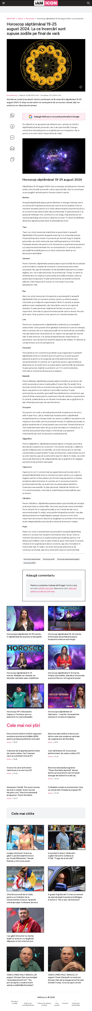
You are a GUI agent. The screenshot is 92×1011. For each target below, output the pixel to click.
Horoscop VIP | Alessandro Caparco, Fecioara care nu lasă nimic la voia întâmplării (25, 701)
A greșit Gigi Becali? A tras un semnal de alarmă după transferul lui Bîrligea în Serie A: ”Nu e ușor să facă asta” (66, 885)
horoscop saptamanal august (68, 559)
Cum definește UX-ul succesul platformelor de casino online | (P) (66, 753)
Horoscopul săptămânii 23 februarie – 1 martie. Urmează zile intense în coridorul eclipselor (66, 701)
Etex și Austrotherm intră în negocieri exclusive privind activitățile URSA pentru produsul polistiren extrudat (25, 736)
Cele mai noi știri (23, 725)
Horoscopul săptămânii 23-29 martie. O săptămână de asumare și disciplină (25, 623)
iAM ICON (11, 19)
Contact (65, 1003)
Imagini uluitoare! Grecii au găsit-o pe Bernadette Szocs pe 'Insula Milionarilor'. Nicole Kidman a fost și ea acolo (25, 843)
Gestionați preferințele (76, 1004)
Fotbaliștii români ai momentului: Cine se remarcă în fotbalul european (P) (66, 792)
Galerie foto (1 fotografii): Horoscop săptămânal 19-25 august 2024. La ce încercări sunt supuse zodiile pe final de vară (46, 65)
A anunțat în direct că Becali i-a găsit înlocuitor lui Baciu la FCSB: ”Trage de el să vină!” (66, 843)
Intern (20, 19)
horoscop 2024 (29, 563)
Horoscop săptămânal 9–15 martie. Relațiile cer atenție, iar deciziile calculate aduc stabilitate (25, 662)
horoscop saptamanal (32, 559)
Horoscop (30, 19)
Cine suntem (57, 1004)
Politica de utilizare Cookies (44, 1004)
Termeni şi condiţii (14, 1002)
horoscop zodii (48, 559)
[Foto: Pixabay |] (80, 87)
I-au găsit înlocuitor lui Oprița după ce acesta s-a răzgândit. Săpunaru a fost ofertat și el (25, 925)
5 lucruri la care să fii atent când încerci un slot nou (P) (25, 772)
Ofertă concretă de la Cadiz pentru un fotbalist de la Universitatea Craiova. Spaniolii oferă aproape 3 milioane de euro (25, 885)
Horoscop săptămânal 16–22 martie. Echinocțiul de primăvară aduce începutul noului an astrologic (66, 623)
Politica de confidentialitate (28, 1004)
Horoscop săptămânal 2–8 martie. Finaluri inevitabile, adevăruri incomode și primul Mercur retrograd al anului (66, 662)
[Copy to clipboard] (12, 159)
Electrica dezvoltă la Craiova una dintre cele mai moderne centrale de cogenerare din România (66, 736)
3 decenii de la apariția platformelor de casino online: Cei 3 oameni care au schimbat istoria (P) (25, 753)
